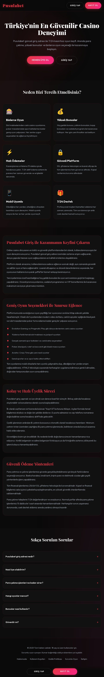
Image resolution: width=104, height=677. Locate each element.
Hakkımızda (22, 659)
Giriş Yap (75, 5)
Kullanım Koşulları (37, 659)
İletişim (84, 659)
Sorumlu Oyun (71, 659)
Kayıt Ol (93, 5)
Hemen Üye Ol (40, 60)
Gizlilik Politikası (55, 659)
